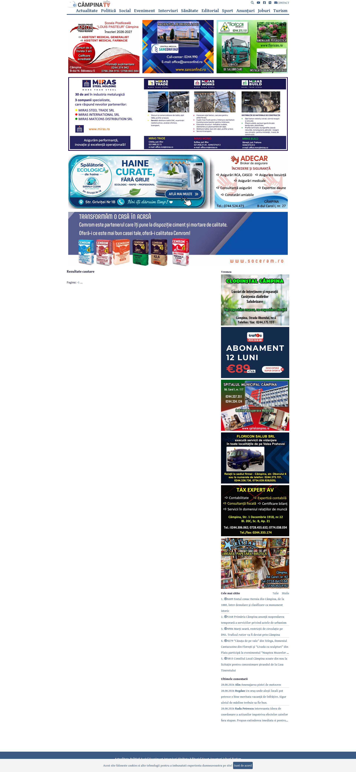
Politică (108, 10)
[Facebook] (264, 2)
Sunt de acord (243, 765)
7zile (276, 593)
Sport (227, 10)
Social (125, 10)
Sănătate (189, 10)
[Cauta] (252, 2)
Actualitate (87, 10)
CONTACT (283, 2)
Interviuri (168, 10)
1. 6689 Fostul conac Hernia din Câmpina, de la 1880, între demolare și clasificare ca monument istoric (252, 605)
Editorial (210, 10)
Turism (280, 10)
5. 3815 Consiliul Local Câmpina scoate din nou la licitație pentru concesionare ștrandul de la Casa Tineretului (254, 664)
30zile (285, 593)
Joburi (264, 10)
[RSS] (270, 2)
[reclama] (103, 72)
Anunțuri (245, 10)
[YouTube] (258, 2)
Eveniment (144, 10)
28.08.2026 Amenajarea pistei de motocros (251, 684)
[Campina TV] (178, 3)
